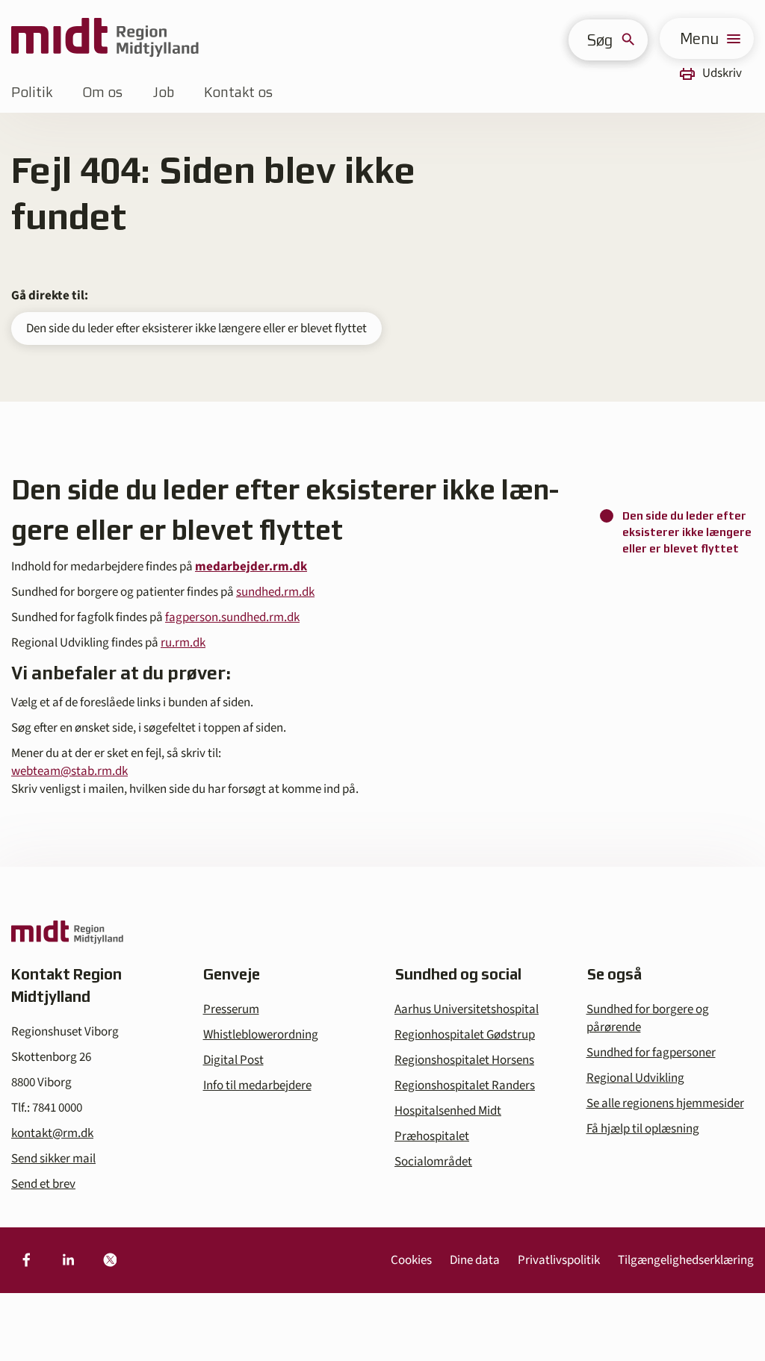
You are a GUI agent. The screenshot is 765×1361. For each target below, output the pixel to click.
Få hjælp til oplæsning (642, 1129)
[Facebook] (26, 1260)
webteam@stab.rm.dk (69, 771)
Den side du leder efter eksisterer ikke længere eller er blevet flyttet (196, 328)
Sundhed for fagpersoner (651, 1053)
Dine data (475, 1260)
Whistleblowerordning (260, 1035)
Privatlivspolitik (559, 1260)
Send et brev (43, 1184)
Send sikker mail (53, 1159)
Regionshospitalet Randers (464, 1085)
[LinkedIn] (68, 1260)
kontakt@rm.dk (52, 1133)
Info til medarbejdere (257, 1085)
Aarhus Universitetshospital (466, 1009)
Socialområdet (433, 1162)
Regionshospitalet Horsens (464, 1060)
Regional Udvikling (635, 1078)
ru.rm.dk (183, 643)
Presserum (231, 1009)
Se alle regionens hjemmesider (665, 1103)
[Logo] (105, 38)
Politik (31, 92)
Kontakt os (238, 92)
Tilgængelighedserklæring (686, 1260)
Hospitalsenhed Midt (447, 1111)
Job (163, 92)
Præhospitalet (431, 1136)
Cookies (411, 1260)
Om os (102, 92)
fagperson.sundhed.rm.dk (232, 617)
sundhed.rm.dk (275, 592)
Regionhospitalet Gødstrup (464, 1035)
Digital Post (233, 1060)
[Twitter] (110, 1260)
